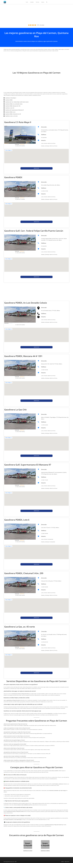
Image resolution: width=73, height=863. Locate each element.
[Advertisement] (36, 16)
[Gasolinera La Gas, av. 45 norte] (11, 116)
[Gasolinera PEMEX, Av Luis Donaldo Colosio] (13, 104)
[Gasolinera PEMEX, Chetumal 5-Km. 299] (12, 114)
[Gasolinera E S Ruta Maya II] (10, 98)
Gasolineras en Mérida (45, 850)
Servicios (36, 168)
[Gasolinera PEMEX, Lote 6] (9, 112)
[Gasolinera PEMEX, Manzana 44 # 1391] (12, 106)
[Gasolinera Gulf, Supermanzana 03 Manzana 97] (14, 110)
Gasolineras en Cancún (27, 850)
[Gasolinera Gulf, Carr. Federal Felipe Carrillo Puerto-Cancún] (16, 102)
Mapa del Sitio (67, 861)
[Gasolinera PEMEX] (8, 100)
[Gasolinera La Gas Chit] (9, 108)
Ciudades (62, 861)
